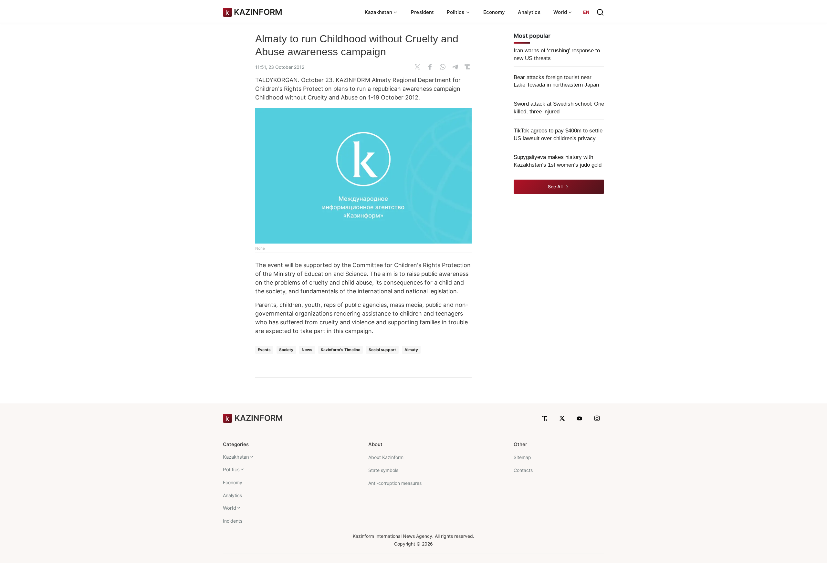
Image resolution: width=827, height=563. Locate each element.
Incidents (232, 521)
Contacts (523, 470)
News (307, 349)
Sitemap (522, 457)
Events (264, 349)
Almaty (411, 349)
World (229, 508)
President (422, 12)
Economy (494, 12)
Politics (231, 469)
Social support (382, 349)
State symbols (383, 470)
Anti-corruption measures (395, 483)
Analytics (529, 12)
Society (286, 349)
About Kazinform (385, 457)
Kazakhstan (236, 457)
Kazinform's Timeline (340, 349)
